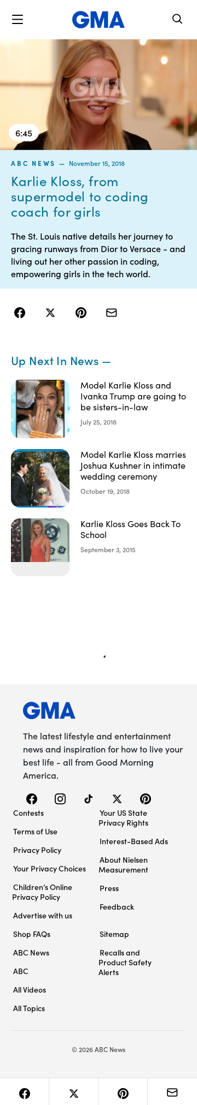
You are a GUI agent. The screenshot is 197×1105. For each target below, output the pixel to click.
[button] (17, 19)
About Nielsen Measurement (123, 864)
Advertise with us (42, 915)
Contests (28, 812)
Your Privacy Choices (49, 868)
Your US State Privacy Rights (123, 817)
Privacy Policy (37, 849)
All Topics (29, 1007)
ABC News (33, 163)
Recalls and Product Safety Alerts (125, 962)
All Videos (29, 989)
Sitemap (114, 933)
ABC (20, 970)
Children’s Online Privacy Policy (42, 891)
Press (109, 887)
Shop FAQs (31, 933)
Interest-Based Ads (134, 840)
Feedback (117, 906)
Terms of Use (35, 831)
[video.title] (98, 94)
